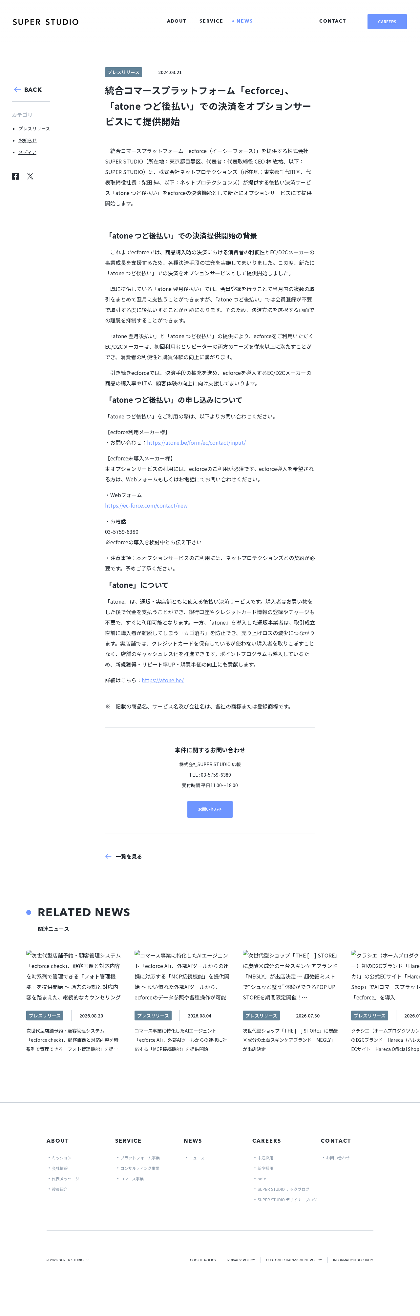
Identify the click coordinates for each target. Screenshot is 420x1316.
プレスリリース (34, 128)
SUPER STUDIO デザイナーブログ (287, 1199)
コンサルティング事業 (139, 1168)
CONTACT (332, 21)
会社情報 (60, 1168)
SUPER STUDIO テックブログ (283, 1189)
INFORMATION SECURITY (353, 1260)
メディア (27, 152)
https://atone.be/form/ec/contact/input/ (196, 442)
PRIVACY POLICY (241, 1260)
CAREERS (387, 21)
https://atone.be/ (163, 680)
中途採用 (265, 1157)
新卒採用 (265, 1168)
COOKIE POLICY (203, 1260)
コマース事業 (132, 1178)
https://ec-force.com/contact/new (146, 505)
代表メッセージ (65, 1178)
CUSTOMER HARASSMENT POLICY (294, 1260)
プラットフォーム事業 (140, 1157)
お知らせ (27, 140)
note (262, 1178)
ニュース (196, 1157)
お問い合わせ (210, 809)
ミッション (62, 1157)
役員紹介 (60, 1189)
